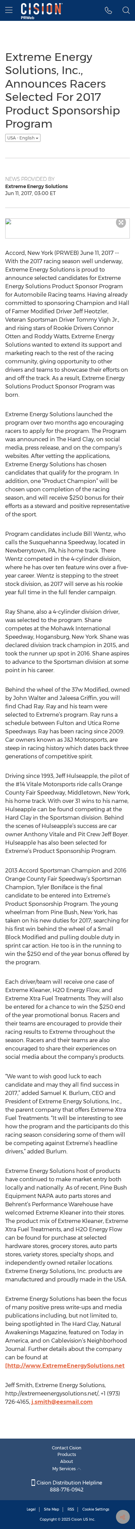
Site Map (51, 1509)
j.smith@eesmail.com (62, 1402)
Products (66, 1454)
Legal (31, 1509)
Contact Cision (66, 1447)
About (66, 1461)
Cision (76, 1519)
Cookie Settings (95, 1509)
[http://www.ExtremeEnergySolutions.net (65, 1365)
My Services (64, 1468)
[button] (108, 10)
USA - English (21, 137)
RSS (71, 1509)
